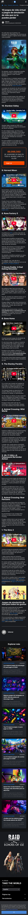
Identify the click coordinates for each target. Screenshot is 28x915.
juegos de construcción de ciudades (13, 579)
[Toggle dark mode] (13, 2)
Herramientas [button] (7, 898)
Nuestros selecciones (13, 5)
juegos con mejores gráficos (11, 263)
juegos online (8, 620)
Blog (5, 5)
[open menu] (26, 2)
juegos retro (5, 210)
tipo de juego (13, 613)
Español (5, 889)
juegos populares (17, 85)
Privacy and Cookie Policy (12, 909)
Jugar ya (9, 163)
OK (14, 912)
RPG (11, 233)
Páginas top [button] (6, 894)
